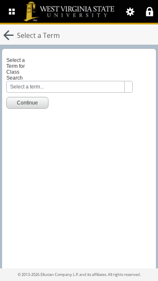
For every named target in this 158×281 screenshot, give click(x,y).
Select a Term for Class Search (15, 69)
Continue (27, 103)
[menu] (12, 11)
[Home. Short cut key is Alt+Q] (88, 11)
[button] (130, 12)
